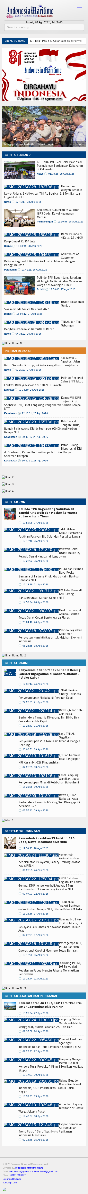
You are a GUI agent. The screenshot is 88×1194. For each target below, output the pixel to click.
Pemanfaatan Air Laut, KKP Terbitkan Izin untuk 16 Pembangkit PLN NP (50, 1005)
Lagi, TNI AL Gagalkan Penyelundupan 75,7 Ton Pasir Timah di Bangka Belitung (49, 739)
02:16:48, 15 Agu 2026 (33, 1139)
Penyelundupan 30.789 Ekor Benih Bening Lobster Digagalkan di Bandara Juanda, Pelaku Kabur (49, 673)
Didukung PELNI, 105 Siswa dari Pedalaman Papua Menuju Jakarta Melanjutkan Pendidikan (49, 968)
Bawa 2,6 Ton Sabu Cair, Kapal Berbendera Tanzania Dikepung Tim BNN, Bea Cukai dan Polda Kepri (50, 715)
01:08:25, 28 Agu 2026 (59, 173)
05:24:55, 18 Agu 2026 (33, 645)
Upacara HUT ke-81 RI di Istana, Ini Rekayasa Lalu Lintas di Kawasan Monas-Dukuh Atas (50, 924)
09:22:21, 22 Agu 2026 (33, 1051)
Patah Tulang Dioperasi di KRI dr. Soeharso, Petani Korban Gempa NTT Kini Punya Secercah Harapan (43, 450)
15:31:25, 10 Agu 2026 (33, 786)
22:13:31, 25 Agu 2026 (33, 413)
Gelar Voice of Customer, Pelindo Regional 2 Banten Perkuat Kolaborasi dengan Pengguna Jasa (41, 259)
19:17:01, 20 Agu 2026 (33, 1075)
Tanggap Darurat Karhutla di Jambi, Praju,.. (29, 144)
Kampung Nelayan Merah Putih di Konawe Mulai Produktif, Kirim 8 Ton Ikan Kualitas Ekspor (50, 1064)
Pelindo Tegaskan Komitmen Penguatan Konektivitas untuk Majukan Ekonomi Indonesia (50, 635)
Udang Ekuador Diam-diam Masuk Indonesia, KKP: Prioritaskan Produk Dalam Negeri (50, 1086)
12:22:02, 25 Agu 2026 (33, 561)
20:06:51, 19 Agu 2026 (33, 749)
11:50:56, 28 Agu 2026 (68, 221)
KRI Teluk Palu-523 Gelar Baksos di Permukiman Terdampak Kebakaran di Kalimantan (60, 165)
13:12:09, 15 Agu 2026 (33, 955)
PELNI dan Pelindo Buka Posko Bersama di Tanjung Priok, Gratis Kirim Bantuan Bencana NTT (50, 574)
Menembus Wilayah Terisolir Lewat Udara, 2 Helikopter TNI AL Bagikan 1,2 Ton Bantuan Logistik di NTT (43, 191)
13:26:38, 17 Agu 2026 (33, 913)
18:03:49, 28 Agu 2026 (27, 246)
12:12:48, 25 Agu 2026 (33, 541)
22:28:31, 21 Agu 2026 (33, 702)
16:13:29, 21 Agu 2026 (33, 584)
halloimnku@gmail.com (21, 1171)
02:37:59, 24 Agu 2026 (33, 1031)
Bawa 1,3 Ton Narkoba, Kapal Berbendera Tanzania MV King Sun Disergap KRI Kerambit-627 (49, 800)
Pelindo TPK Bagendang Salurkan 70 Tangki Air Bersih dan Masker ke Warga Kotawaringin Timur (59, 281)
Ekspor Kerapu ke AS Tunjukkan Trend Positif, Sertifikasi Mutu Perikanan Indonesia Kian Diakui (50, 1129)
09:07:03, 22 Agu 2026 (33, 893)
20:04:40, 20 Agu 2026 (33, 622)
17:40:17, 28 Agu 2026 (26, 201)
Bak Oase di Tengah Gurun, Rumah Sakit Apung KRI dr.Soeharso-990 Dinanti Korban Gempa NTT (42, 426)
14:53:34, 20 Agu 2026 (33, 602)
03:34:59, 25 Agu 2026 (29, 389)
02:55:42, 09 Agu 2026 (33, 810)
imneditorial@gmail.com (46, 1171)
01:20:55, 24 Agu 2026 (33, 870)
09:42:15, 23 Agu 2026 (33, 437)
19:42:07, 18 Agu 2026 (33, 1116)
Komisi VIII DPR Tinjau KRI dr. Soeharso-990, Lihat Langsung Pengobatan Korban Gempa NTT (42, 403)
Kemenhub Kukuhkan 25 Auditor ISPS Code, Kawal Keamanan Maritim (58, 213)
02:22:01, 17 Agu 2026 (33, 935)
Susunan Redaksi (12, 1179)
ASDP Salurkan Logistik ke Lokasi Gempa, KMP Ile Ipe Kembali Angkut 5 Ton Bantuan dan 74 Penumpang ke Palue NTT (50, 883)
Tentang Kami (10, 1182)
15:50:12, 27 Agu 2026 (27, 313)
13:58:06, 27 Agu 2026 (60, 289)
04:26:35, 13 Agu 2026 (33, 767)
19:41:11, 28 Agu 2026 (32, 269)
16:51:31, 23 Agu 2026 (33, 460)
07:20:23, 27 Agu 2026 (26, 369)
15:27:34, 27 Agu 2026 (33, 1013)
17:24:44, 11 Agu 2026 (33, 978)
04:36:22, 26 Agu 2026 (26, 333)
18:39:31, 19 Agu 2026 (33, 1096)
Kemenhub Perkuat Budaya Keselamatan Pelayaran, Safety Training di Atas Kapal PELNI (49, 860)
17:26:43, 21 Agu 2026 (33, 725)
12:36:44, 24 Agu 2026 (33, 684)
